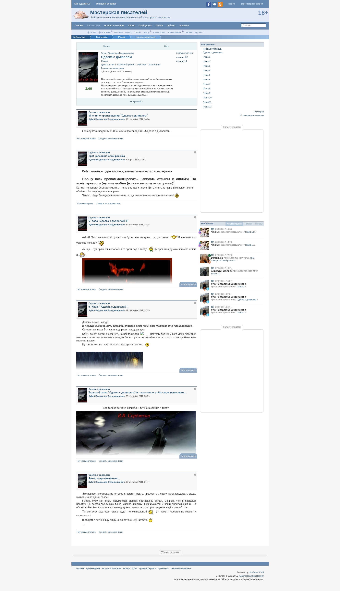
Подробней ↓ (136, 101)
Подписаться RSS (184, 53)
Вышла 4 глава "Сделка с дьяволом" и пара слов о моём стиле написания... (137, 392)
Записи (159, 25)
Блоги (131, 25)
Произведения (93, 568)
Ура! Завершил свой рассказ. (107, 155)
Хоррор (128, 32)
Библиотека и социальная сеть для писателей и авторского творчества (130, 17)
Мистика (118, 32)
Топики (248, 224)
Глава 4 (206, 70)
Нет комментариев (86, 138)
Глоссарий (259, 112)
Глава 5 (206, 75)
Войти (231, 4)
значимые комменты (181, 568)
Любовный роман (125, 64)
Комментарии (234, 224)
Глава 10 (207, 97)
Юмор (146, 32)
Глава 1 (206, 57)
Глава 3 (206, 66)
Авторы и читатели (111, 568)
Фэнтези (92, 32)
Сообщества (145, 25)
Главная (80, 568)
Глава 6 (206, 79)
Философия (159, 32)
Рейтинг (171, 25)
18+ (263, 12)
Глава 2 (206, 61)
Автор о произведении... (104, 478)
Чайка (214, 232)
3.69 (88, 88)
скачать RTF (181, 61)
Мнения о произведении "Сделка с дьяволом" (118, 115)
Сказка (138, 32)
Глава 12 (207, 106)
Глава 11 (207, 102)
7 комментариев (85, 203)
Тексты (258, 224)
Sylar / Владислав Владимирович (117, 53)
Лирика (189, 32)
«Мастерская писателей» (251, 576)
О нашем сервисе (106, 4)
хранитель (163, 568)
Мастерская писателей (118, 12)
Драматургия (107, 64)
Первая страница (212, 49)
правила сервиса (147, 568)
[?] (212, 229)
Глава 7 (206, 84)
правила (184, 25)
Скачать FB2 (182, 57)
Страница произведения (252, 115)
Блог (166, 46)
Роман (104, 61)
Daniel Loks (217, 258)
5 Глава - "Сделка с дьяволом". (108, 306)
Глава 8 (206, 88)
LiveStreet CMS (256, 572)
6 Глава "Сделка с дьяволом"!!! (108, 220)
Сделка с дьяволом (116, 57)
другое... (199, 32)
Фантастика (104, 32)
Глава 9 (206, 93)
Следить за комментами (111, 138)
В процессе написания (112, 68)
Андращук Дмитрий (221, 271)
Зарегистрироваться (252, 4)
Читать (106, 46)
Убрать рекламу (232, 127)
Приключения (174, 32)
